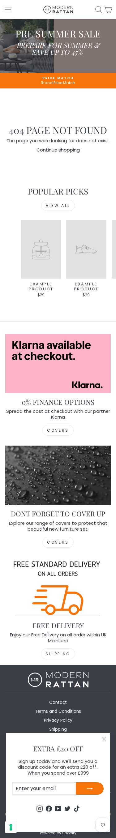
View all (58, 205)
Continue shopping (58, 150)
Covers (58, 430)
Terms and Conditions (58, 711)
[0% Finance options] (58, 363)
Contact (58, 702)
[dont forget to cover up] (58, 475)
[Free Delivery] (58, 587)
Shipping (58, 653)
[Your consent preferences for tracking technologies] (11, 827)
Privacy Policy (58, 720)
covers (58, 542)
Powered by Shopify (58, 833)
